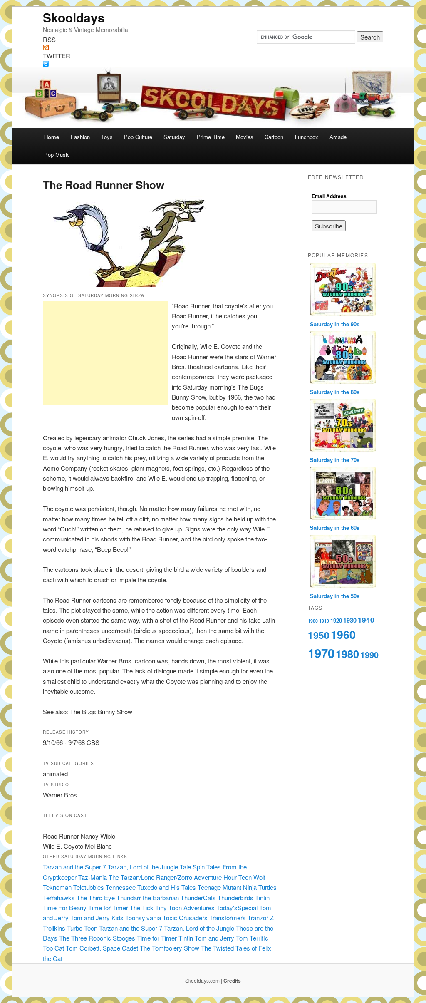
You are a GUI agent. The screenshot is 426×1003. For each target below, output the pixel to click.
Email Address (329, 196)
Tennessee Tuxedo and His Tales (151, 887)
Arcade (338, 137)
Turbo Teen (82, 928)
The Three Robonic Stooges (97, 937)
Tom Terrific (252, 937)
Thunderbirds (235, 897)
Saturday (174, 137)
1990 (369, 654)
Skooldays (74, 17)
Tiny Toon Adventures (185, 907)
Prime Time (211, 137)
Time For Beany (65, 907)
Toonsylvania (143, 917)
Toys (107, 137)
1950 (318, 635)
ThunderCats (198, 897)
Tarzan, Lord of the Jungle (143, 866)
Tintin (262, 897)
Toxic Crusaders (185, 917)
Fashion (80, 137)
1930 (350, 620)
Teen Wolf (251, 877)
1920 (336, 620)
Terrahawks (59, 897)
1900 (313, 621)
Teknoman (57, 887)
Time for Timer (108, 907)
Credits (232, 980)
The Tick (142, 907)
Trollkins (54, 928)
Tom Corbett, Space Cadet (102, 947)
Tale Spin (192, 866)
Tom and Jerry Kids (97, 917)
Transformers (227, 917)
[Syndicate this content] (213, 47)
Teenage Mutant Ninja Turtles (237, 887)
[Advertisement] (105, 353)
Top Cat (53, 947)
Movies (244, 137)
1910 (324, 621)
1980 (347, 653)
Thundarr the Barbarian (147, 897)
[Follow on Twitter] (213, 64)
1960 (343, 634)
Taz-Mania (92, 877)
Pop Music (57, 155)
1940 (366, 620)
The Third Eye (96, 897)
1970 (321, 653)
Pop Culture (138, 137)
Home (51, 137)
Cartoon (274, 137)
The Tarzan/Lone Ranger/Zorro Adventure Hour (173, 877)
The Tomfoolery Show (169, 947)
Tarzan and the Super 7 (74, 866)
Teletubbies (88, 887)
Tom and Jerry (214, 937)
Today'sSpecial (237, 907)
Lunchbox (306, 137)
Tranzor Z (261, 917)
